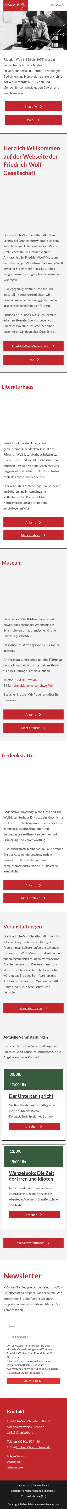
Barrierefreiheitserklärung (26, 1490)
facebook (15, 1462)
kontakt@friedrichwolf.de (33, 1447)
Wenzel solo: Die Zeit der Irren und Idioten (31, 1176)
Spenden (48, 1490)
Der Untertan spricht (31, 1096)
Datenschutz (40, 1485)
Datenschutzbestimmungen (25, 1372)
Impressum (24, 1485)
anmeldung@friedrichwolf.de (33, 685)
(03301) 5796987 (26, 680)
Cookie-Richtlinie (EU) (33, 1496)
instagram (16, 1467)
